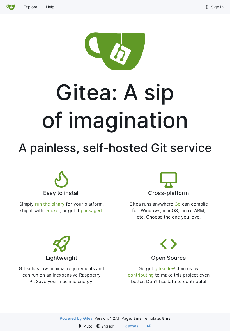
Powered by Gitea (76, 318)
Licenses (130, 325)
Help (50, 6)
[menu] (84, 326)
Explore (30, 6)
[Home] (11, 7)
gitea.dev (164, 268)
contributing (141, 275)
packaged (91, 210)
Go (177, 204)
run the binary (50, 204)
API (149, 325)
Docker (52, 210)
